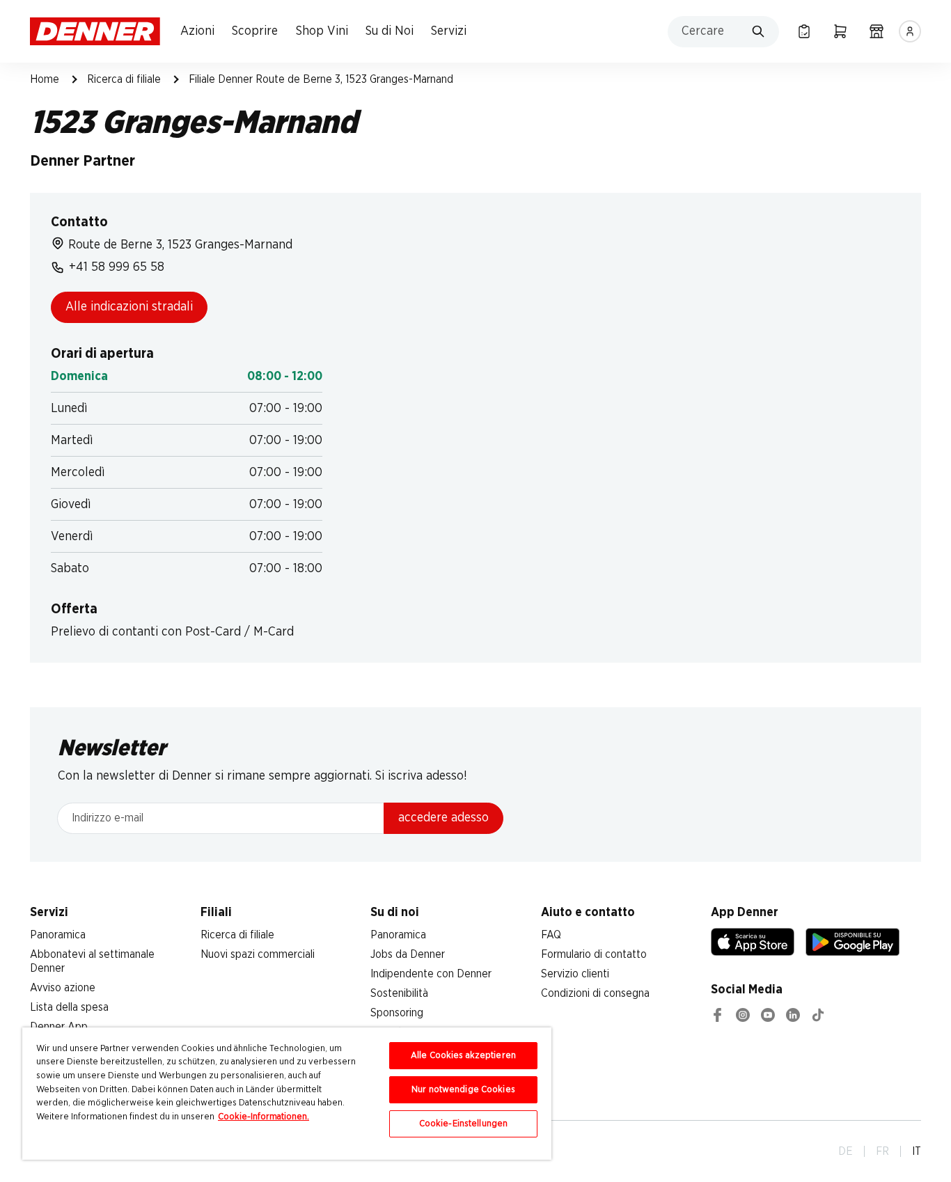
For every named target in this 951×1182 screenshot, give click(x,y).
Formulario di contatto (594, 954)
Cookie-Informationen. (263, 1116)
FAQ (551, 934)
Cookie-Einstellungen (463, 1123)
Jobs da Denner (407, 954)
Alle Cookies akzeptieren (463, 1055)
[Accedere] (910, 31)
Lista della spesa (69, 1007)
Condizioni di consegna (595, 993)
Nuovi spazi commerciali (258, 954)
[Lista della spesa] (804, 31)
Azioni (197, 31)
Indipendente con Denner (431, 973)
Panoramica (58, 934)
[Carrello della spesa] (840, 31)
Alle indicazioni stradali (129, 307)
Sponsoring (396, 1012)
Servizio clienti (575, 973)
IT (916, 1151)
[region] (286, 1093)
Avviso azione (62, 987)
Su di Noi (390, 31)
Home (44, 79)
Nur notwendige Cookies (463, 1089)
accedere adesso (443, 818)
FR (882, 1151)
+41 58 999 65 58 (116, 267)
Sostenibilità (399, 993)
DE (845, 1151)
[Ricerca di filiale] (876, 31)
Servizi (448, 31)
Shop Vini (322, 31)
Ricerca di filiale (124, 79)
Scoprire (255, 31)
